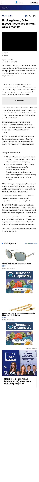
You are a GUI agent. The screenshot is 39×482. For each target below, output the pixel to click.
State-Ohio (7, 16)
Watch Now (34, 2)
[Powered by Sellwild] (34, 348)
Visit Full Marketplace (31, 243)
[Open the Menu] (3, 2)
